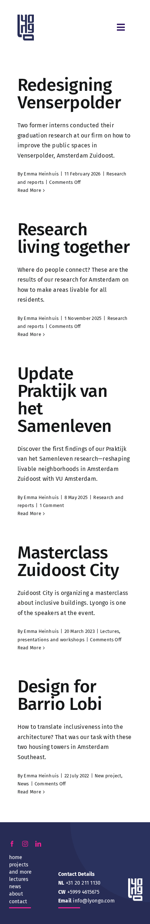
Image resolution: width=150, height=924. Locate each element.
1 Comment (52, 505)
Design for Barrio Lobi (59, 695)
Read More (29, 190)
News (23, 783)
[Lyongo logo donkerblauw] (25, 17)
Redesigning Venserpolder (69, 93)
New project (108, 775)
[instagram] (25, 844)
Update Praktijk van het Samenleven (64, 400)
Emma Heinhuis (41, 174)
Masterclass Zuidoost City (68, 561)
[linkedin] (38, 844)
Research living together (73, 238)
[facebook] (12, 844)
